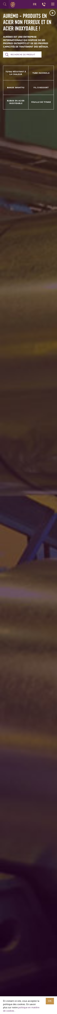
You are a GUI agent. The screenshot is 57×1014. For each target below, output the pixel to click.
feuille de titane (41, 102)
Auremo (13, 5)
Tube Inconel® (41, 73)
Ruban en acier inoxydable (15, 102)
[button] (52, 13)
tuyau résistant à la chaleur (16, 73)
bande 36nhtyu (15, 87)
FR (34, 4)
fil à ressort (41, 87)
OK (50, 1001)
